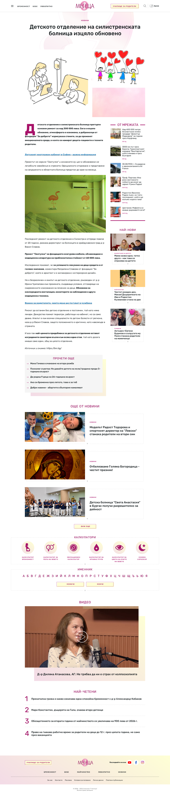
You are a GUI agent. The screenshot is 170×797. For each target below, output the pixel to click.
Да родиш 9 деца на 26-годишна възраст (52, 377)
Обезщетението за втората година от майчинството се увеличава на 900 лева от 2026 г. (84, 721)
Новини (85, 20)
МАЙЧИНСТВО (83, 772)
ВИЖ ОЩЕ (85, 526)
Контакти (58, 780)
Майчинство (119, 289)
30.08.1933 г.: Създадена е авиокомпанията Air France (133, 166)
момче (100, 584)
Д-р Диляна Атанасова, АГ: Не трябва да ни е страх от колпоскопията (87, 674)
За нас (50, 780)
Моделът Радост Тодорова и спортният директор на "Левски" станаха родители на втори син (113, 431)
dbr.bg (124, 141)
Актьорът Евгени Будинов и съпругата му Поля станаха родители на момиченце (127, 335)
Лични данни (98, 780)
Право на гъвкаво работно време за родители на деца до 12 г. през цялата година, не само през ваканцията (85, 733)
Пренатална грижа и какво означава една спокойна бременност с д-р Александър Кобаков (86, 698)
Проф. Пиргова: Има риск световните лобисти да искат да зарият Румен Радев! (132, 180)
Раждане (117, 328)
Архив (156, 6)
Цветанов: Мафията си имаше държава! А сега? (133, 209)
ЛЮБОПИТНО (104, 772)
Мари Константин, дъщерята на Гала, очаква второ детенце (67, 709)
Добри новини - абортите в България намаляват (56, 387)
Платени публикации (114, 780)
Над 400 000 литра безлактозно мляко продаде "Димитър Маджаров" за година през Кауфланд (132, 133)
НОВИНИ (122, 772)
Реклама (68, 780)
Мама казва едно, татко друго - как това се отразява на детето (127, 258)
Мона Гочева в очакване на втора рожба (52, 363)
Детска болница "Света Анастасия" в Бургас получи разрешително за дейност (115, 506)
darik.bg (124, 187)
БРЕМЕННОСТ (50, 772)
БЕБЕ (66, 772)
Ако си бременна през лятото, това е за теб (53, 382)
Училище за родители (124, 6)
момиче (71, 584)
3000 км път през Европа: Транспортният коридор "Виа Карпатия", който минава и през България (133, 151)
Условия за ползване (82, 780)
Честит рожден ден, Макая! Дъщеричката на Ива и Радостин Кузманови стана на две (127, 296)
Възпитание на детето (122, 253)
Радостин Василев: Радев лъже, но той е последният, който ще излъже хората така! (132, 196)
